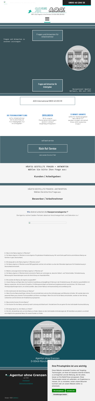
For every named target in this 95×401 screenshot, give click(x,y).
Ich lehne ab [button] (71, 390)
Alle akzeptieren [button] (58, 390)
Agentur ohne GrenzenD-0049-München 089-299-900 (47, 360)
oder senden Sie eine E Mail (47, 155)
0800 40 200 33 (77, 2)
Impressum (26, 380)
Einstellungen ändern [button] (60, 394)
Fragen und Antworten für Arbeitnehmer (47, 35)
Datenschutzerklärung (26, 383)
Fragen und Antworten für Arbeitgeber (47, 85)
